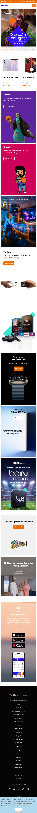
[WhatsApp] (28, 789)
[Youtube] (23, 789)
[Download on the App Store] (18, 635)
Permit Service (18, 768)
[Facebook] (9, 789)
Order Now (18, 368)
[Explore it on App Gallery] (18, 645)
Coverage (18, 746)
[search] (25, 5)
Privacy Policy (18, 775)
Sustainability (18, 718)
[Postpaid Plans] (18, 117)
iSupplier (18, 757)
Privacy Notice (23, 805)
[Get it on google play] (18, 640)
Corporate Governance (18, 711)
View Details (8, 205)
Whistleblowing (18, 714)
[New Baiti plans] (18, 221)
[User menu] (29, 5)
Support (18, 736)
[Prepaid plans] (18, 169)
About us (18, 707)
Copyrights (18, 796)
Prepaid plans (9, 159)
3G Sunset (18, 778)
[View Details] (18, 274)
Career (18, 725)
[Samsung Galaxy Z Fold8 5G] (10, 71)
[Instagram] (13, 789)
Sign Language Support (18, 750)
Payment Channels (18, 739)
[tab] (7, 49)
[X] (18, 789)
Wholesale (18, 761)
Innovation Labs (18, 721)
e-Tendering (18, 764)
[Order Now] (18, 379)
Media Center (18, 728)
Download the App (18, 629)
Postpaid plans (9, 106)
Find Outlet (18, 743)
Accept (18, 810)
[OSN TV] (18, 326)
